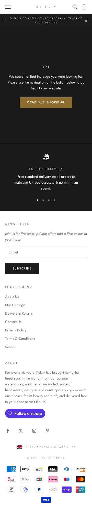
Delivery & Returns (19, 313)
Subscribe (22, 268)
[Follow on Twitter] (21, 430)
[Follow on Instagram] (34, 430)
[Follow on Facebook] (7, 430)
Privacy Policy (15, 330)
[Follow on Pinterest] (47, 430)
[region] (46, 172)
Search (10, 346)
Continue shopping (46, 102)
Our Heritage (15, 304)
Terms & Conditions (20, 338)
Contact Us (13, 321)
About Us (12, 296)
